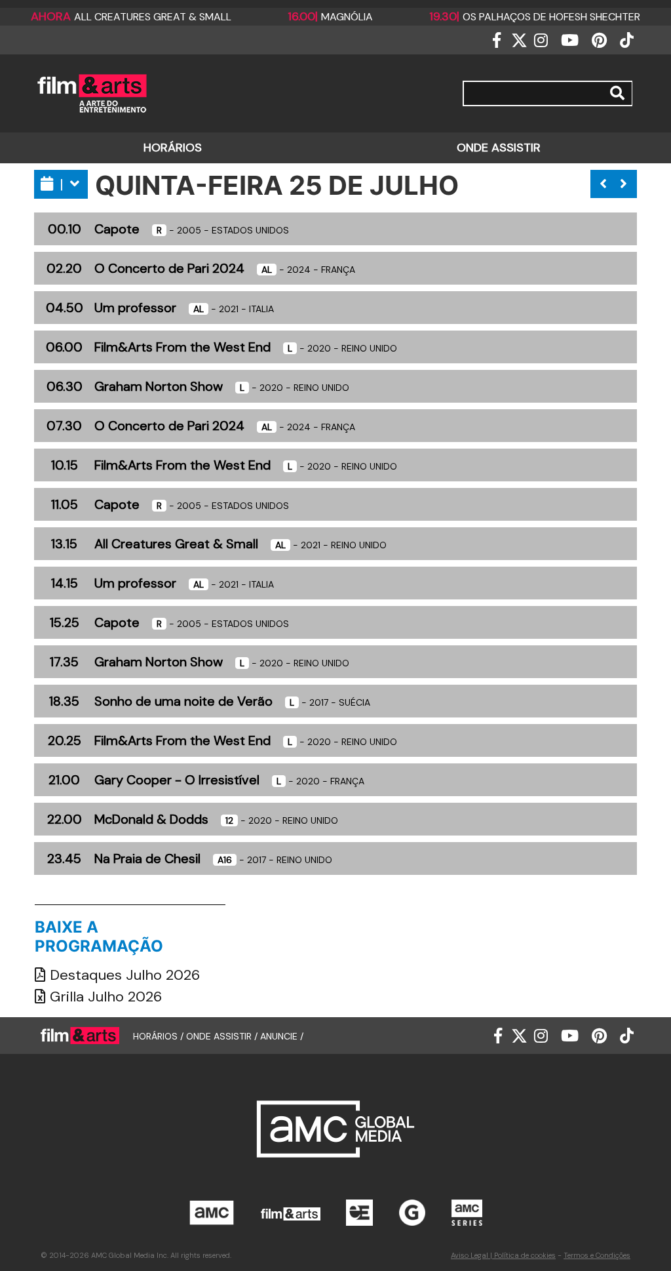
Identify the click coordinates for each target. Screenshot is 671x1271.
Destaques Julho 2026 (123, 974)
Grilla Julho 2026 (104, 996)
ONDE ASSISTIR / (223, 1035)
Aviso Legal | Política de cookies (503, 1255)
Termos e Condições (597, 1255)
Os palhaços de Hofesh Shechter (534, 16)
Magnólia (330, 16)
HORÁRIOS (173, 147)
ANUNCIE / (281, 1035)
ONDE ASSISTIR (499, 147)
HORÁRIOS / (159, 1035)
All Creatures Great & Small (131, 16)
